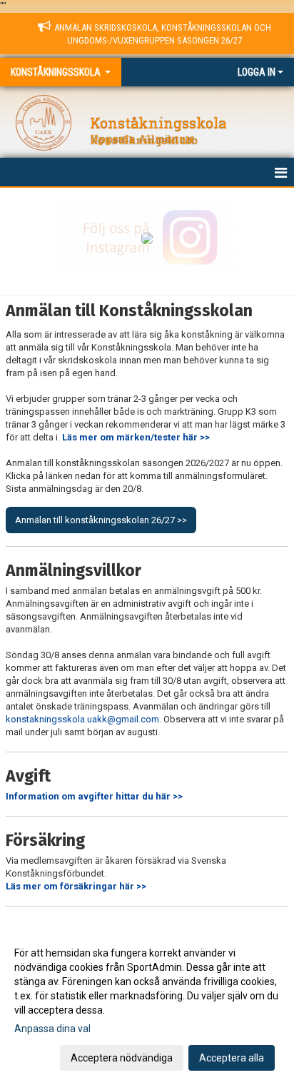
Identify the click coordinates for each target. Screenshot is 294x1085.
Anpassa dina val (52, 1028)
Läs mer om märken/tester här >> (136, 437)
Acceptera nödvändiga (122, 1058)
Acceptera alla (231, 1058)
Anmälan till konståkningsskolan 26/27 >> (101, 520)
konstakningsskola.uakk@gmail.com (82, 719)
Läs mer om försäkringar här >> (76, 886)
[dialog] (147, 1004)
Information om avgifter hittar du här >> (94, 796)
